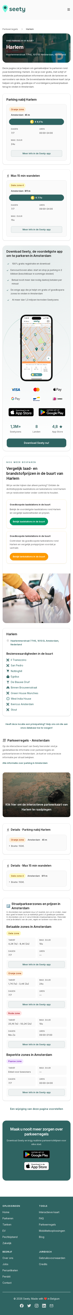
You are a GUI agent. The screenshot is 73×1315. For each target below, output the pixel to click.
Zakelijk (7, 1243)
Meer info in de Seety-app (37, 153)
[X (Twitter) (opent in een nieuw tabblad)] (29, 1306)
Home (5, 1212)
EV (4, 1230)
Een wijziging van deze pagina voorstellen (36, 1108)
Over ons (7, 1257)
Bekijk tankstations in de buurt (29, 556)
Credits (43, 1264)
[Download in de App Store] (21, 412)
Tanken (6, 1224)
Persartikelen (10, 1270)
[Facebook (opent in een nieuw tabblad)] (22, 1306)
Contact (7, 1282)
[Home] (13, 10)
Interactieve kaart (49, 1212)
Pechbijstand (10, 1236)
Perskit (6, 1276)
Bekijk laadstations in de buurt (29, 521)
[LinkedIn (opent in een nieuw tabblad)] (44, 1306)
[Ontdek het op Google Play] (52, 412)
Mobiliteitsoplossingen (52, 1230)
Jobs (5, 1264)
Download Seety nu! (36, 442)
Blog (41, 1236)
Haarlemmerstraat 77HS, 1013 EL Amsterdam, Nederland (36, 54)
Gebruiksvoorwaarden (52, 1257)
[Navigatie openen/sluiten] (69, 9)
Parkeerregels (10, 29)
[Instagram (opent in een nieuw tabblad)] (36, 1306)
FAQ (41, 1218)
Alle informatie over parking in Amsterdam (24, 763)
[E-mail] (51, 1306)
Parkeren (7, 1218)
